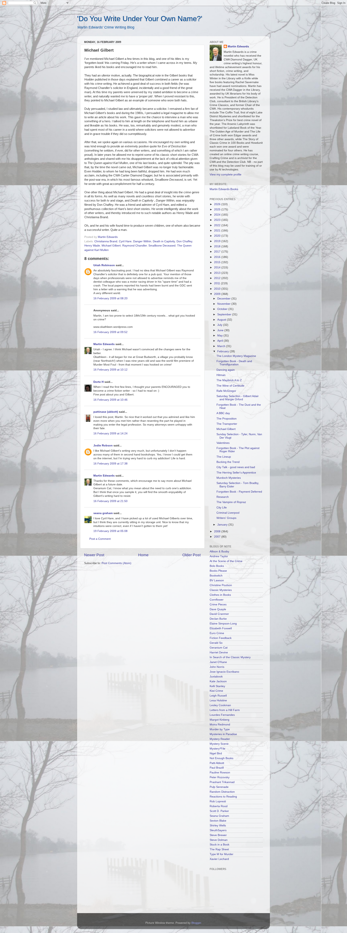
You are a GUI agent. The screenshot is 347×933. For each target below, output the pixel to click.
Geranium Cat (219, 647)
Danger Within (142, 241)
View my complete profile (225, 174)
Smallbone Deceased (162, 245)
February (223, 351)
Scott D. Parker (219, 811)
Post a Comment (100, 538)
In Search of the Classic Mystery (230, 657)
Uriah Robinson (104, 265)
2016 (217, 257)
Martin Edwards (104, 344)
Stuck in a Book (219, 844)
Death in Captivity (164, 241)
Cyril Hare (125, 241)
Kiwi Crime (216, 690)
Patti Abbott (217, 763)
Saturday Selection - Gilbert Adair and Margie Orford (237, 398)
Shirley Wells (218, 825)
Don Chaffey (184, 241)
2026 (217, 204)
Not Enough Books (221, 758)
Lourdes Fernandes (222, 714)
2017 (217, 251)
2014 (217, 267)
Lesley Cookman (220, 705)
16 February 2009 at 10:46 (110, 399)
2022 (217, 225)
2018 (217, 246)
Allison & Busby (219, 551)
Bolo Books (217, 565)
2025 (217, 209)
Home (143, 555)
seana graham (103, 513)
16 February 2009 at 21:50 (110, 501)
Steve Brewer (218, 835)
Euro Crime (217, 633)
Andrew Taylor (219, 556)
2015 (217, 262)
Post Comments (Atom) (116, 563)
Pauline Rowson (220, 772)
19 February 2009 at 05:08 (110, 531)
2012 (217, 278)
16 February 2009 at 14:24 (110, 433)
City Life (221, 507)
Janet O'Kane (218, 662)
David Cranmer (219, 613)
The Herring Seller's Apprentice (236, 472)
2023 (217, 219)
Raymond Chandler (134, 245)
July (220, 324)
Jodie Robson (103, 445)
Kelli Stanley (217, 686)
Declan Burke (218, 618)
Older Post (191, 555)
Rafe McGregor (226, 390)
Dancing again (225, 369)
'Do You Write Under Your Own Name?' (139, 18)
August (222, 319)
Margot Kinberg (219, 719)
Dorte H (98, 381)
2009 (217, 293)
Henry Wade (92, 245)
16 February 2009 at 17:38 (110, 463)
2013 (217, 272)
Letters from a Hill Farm (225, 710)
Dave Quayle (218, 609)
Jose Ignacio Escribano (224, 671)
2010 (217, 288)
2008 (217, 531)
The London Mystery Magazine (236, 356)
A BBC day (223, 413)
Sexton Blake (218, 820)
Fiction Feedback (221, 638)
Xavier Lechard (219, 859)
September (224, 314)
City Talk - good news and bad (235, 467)
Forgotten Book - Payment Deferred (239, 491)
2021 (217, 230)
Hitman (221, 375)
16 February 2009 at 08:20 (110, 298)
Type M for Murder (221, 854)
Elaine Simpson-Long (223, 623)
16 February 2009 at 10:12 (110, 369)
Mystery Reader (220, 738)
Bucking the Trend (228, 461)
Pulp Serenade (219, 786)
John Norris (217, 666)
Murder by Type (220, 729)
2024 (217, 214)
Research (222, 496)
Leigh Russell (218, 695)
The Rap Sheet (219, 849)
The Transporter (226, 423)
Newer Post (94, 555)
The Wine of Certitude (230, 385)
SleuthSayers (218, 830)
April (220, 340)
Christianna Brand (105, 241)
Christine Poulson (221, 585)
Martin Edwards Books (224, 189)
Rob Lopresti (218, 801)
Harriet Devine (219, 652)
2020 (217, 235)
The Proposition (226, 418)
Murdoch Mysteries (228, 477)
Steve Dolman (219, 839)
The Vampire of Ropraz (231, 502)
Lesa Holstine (218, 700)
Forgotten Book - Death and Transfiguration (234, 363)
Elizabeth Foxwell (221, 628)
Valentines (223, 442)
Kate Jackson (218, 681)
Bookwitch (216, 575)
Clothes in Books (220, 594)
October (222, 309)
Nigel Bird (216, 753)
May (220, 335)
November (224, 303)
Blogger (196, 922)
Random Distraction (222, 791)
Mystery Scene (219, 743)
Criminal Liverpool (227, 512)
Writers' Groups (226, 517)
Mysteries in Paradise (223, 734)
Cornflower (217, 599)
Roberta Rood (219, 806)
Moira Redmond (220, 724)
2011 (217, 283)
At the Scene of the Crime (226, 561)
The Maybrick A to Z (229, 380)
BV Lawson (217, 580)
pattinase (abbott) (105, 411)
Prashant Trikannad (222, 782)
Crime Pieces (218, 604)
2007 (217, 536)
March (221, 346)
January (222, 524)
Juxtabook (216, 676)
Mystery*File (217, 748)
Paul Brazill (217, 767)
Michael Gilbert (111, 245)
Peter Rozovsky (220, 777)
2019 (217, 241)
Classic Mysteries (221, 590)
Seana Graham (219, 815)
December (224, 298)
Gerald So (216, 642)
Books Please (218, 570)
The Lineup (223, 456)
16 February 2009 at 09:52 (110, 332)
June (220, 330)
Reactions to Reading (223, 796)
